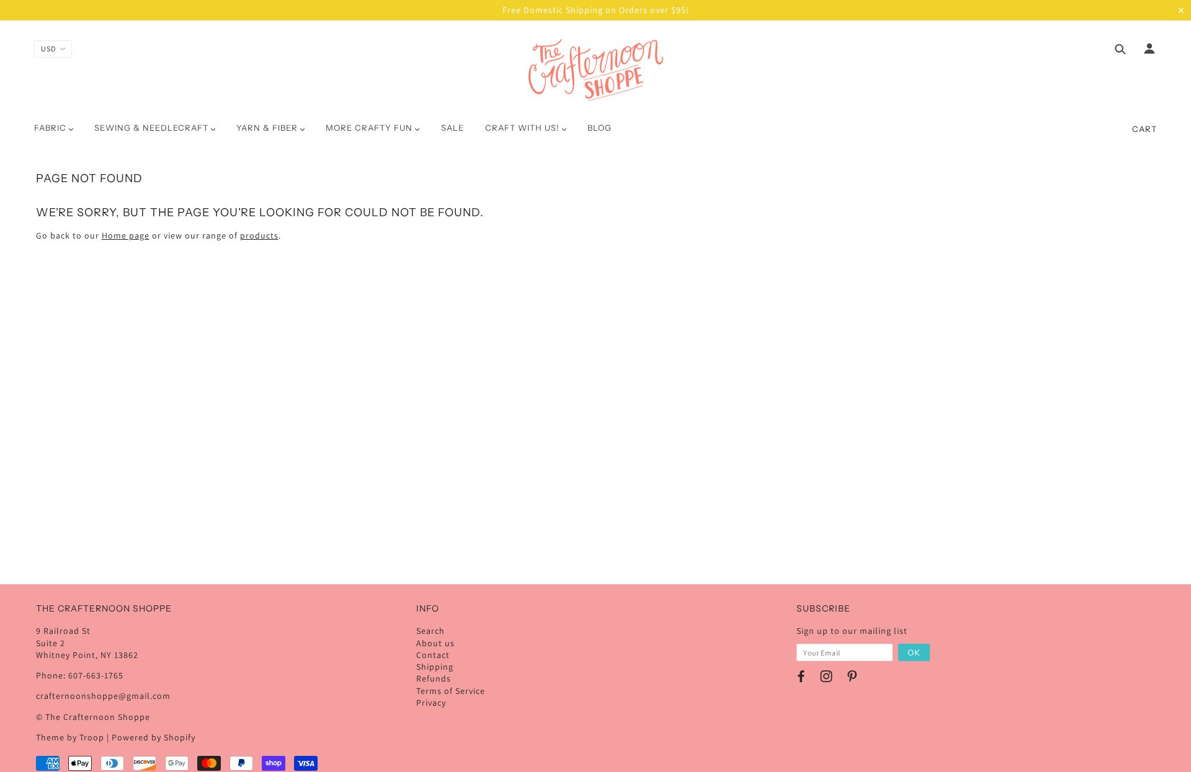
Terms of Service (450, 690)
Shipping (434, 666)
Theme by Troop (70, 737)
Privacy (431, 702)
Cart (1144, 129)
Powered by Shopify (153, 737)
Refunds (433, 678)
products (259, 235)
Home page (125, 235)
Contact (433, 654)
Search (430, 630)
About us (435, 643)
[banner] (596, 70)
